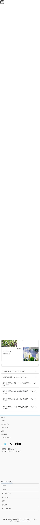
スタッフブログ (6, 438)
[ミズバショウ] (31, 353)
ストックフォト (6, 424)
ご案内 (3, 420)
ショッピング (5, 427)
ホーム (3, 417)
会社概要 (4, 434)
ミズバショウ (7, 351)
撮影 (2, 431)
